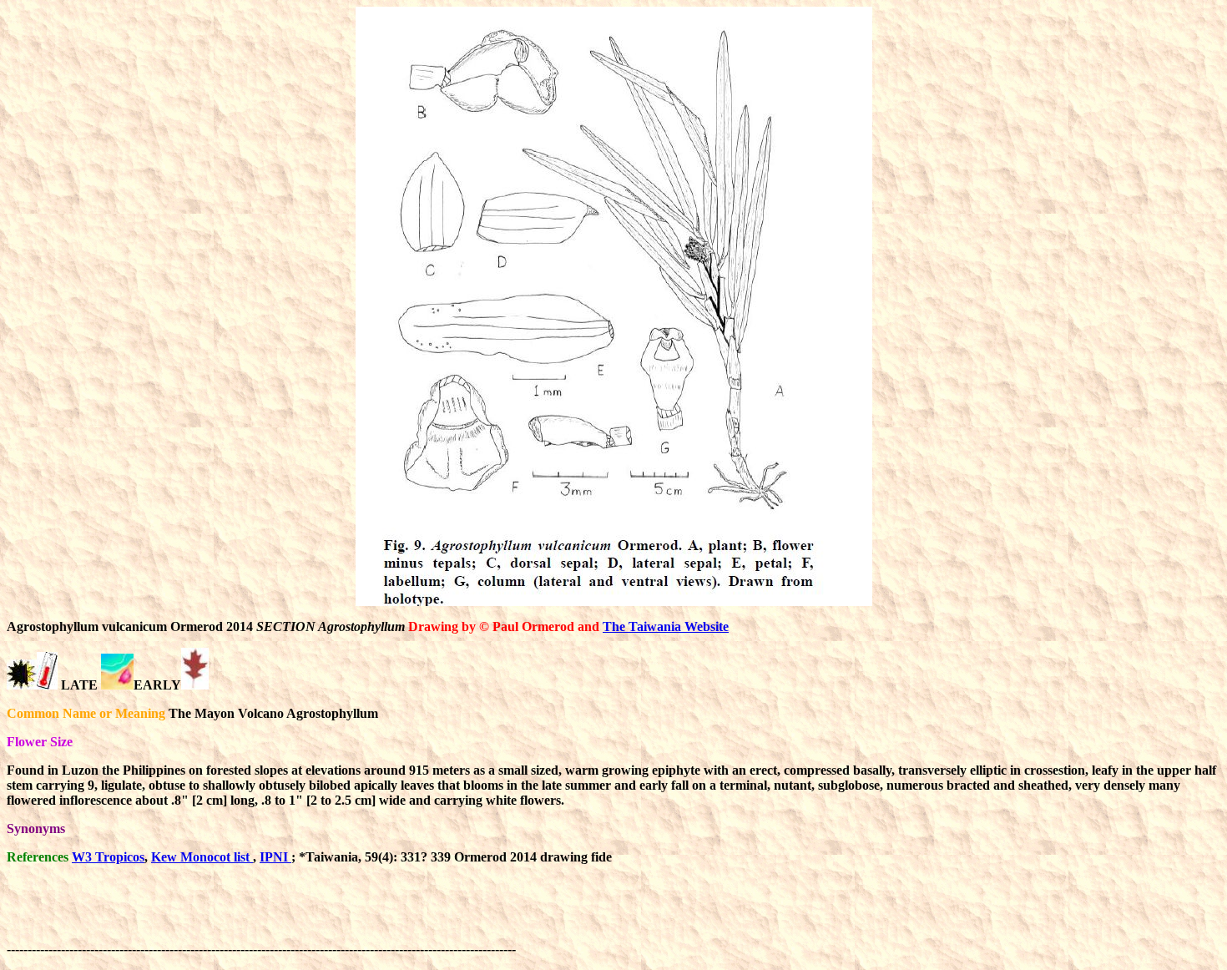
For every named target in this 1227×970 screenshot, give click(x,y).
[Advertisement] (823, 915)
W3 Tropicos (108, 857)
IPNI (275, 857)
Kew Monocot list (202, 857)
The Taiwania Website (666, 626)
